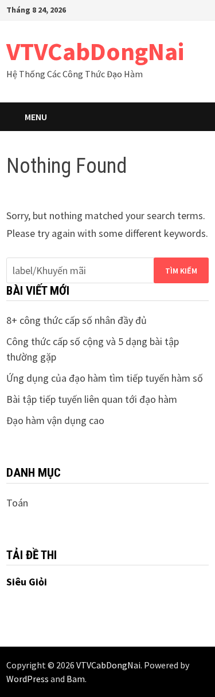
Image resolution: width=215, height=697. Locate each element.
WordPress (27, 678)
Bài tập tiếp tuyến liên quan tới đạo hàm (91, 399)
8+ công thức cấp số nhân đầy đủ (76, 320)
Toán (17, 502)
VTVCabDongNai (95, 51)
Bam (76, 678)
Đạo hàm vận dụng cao (55, 420)
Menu (36, 116)
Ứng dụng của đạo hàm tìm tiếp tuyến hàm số (104, 378)
